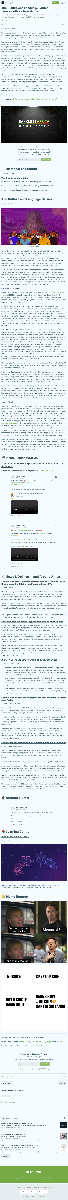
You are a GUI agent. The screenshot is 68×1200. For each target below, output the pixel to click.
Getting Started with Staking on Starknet (13, 1136)
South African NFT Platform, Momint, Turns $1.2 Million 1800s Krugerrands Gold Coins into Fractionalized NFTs (33, 582)
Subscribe (55, 3)
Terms (39, 1187)
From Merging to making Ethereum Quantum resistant (18, 1147)
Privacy (34, 1187)
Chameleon (25, 99)
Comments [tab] (5, 1096)
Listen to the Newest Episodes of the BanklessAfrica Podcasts (32, 465)
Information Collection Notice (33, 1070)
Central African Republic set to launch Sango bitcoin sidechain (33, 742)
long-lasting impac (53, 253)
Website (22, 1042)
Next (61, 1083)
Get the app (42, 1192)
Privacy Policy (47, 1070)
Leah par (44, 99)
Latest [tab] (8, 1118)
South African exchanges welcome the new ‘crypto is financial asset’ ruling (33, 698)
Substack (39, 1046)
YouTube (42, 1042)
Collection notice (47, 1187)
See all (5, 1156)
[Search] (65, 1118)
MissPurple (16, 99)
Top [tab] (3, 1118)
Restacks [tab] (13, 1096)
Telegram (49, 1042)
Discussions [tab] (15, 1118)
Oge (38, 99)
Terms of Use (42, 1068)
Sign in (63, 3)
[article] (34, 1126)
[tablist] (9, 1096)
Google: (52, 471)
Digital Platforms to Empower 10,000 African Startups (29, 660)
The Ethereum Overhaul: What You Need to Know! (19, 1145)
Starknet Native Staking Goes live (13, 1134)
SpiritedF (33, 99)
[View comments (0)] (7, 24)
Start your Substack (29, 1192)
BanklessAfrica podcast (9, 423)
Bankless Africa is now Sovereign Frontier (16, 1123)
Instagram (34, 1042)
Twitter (27, 1042)
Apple (46, 471)
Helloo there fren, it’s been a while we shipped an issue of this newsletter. (23, 1125)
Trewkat (50, 99)
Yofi (55, 99)
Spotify (41, 471)
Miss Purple (12, 204)
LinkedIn (59, 1042)
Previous (8, 1083)
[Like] (3, 24)
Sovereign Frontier (14, 1127)
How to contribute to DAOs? (15, 836)
